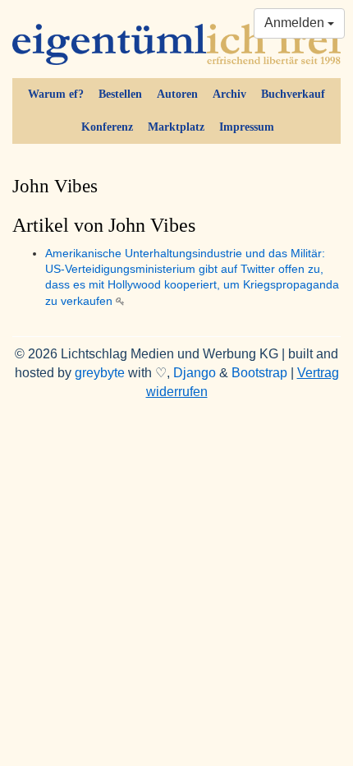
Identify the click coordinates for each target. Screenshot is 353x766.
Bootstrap (259, 373)
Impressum (246, 127)
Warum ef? (56, 94)
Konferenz (107, 127)
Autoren (177, 94)
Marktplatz (176, 127)
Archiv (229, 94)
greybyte (100, 373)
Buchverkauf (293, 94)
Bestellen (120, 94)
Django (194, 373)
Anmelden (296, 23)
